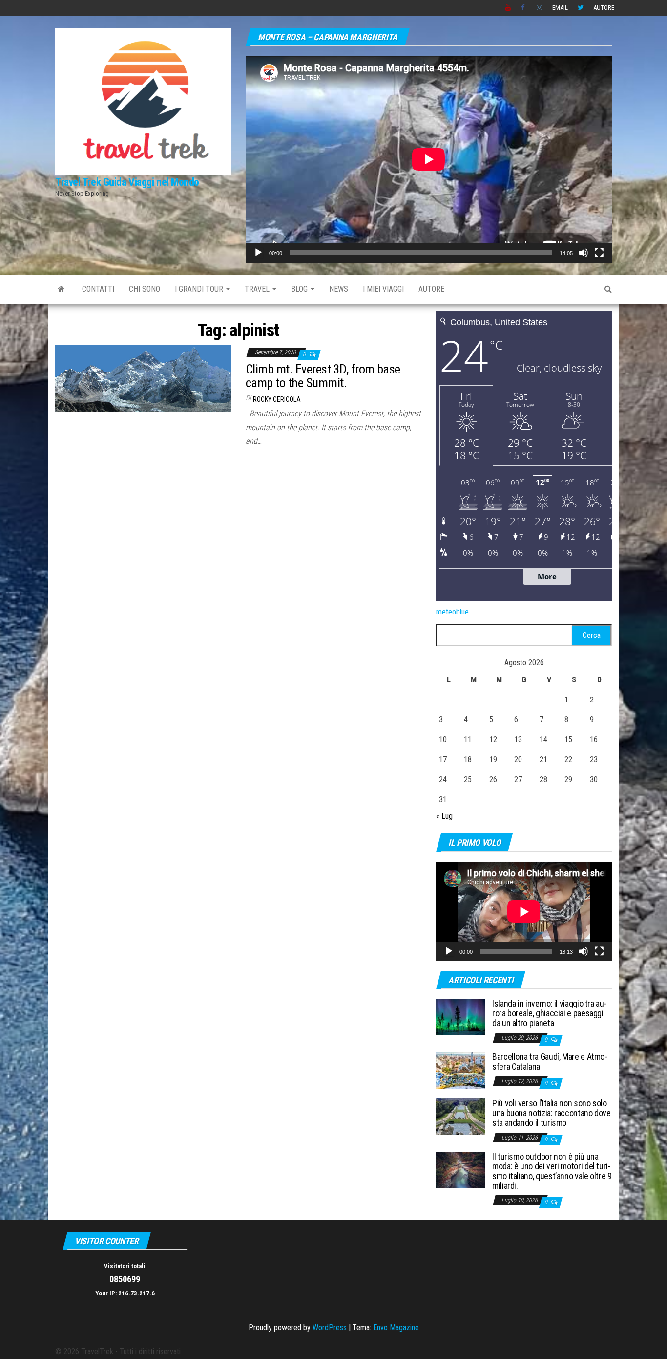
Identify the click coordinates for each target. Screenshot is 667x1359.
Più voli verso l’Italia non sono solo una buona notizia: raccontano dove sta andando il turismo (551, 1113)
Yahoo (508, 8)
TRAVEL (258, 289)
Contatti (98, 289)
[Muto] (583, 253)
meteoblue (452, 611)
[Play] (258, 253)
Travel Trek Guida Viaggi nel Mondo (127, 182)
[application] (429, 159)
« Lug (444, 816)
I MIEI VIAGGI (383, 289)
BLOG (300, 289)
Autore (603, 7)
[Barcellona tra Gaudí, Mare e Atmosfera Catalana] (460, 1069)
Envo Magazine (396, 1327)
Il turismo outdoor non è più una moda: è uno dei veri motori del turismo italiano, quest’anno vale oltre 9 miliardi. (552, 1170)
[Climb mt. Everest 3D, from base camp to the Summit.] (143, 377)
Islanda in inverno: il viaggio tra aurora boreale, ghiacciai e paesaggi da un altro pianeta (549, 1013)
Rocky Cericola (277, 399)
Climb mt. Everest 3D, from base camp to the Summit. (323, 376)
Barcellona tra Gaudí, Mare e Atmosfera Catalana (549, 1062)
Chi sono (144, 289)
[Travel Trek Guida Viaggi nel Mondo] (61, 289)
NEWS (338, 289)
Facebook (524, 8)
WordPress (330, 1327)
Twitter (580, 8)
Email (560, 7)
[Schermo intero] (599, 253)
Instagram (539, 8)
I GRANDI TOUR (200, 289)
